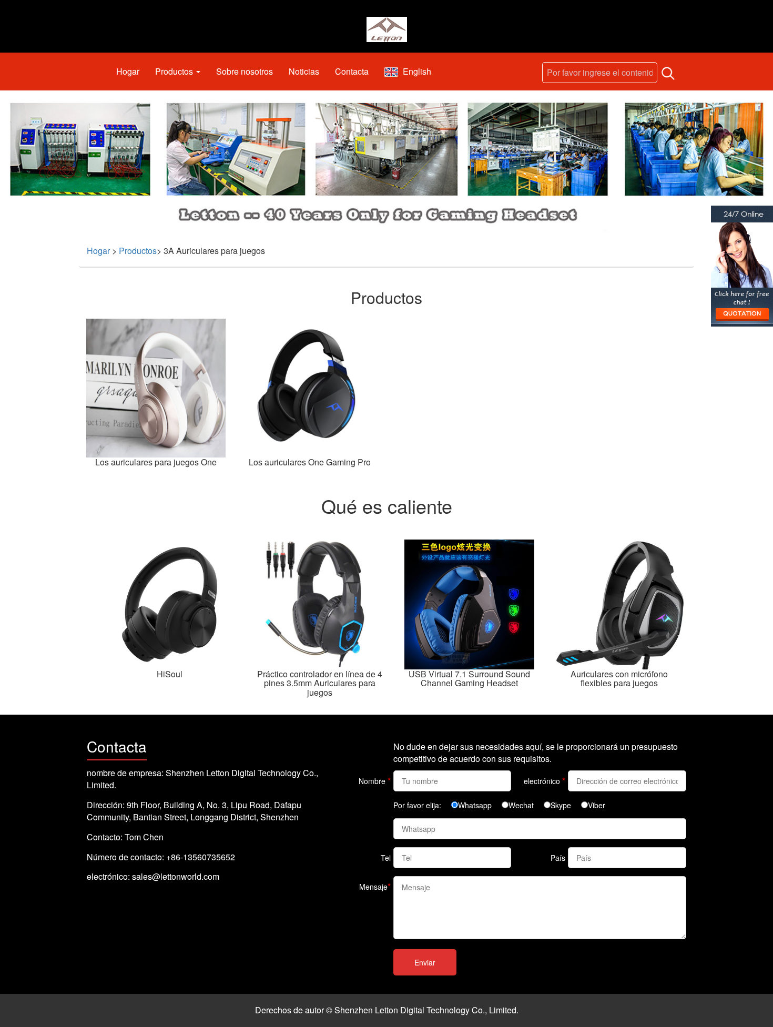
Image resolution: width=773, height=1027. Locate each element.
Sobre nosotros (244, 71)
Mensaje (375, 886)
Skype (561, 805)
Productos (175, 71)
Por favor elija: (417, 805)
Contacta (352, 71)
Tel (386, 857)
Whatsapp (475, 805)
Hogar (127, 71)
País (558, 857)
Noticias (304, 71)
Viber (596, 805)
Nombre (375, 781)
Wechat (521, 805)
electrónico (544, 781)
